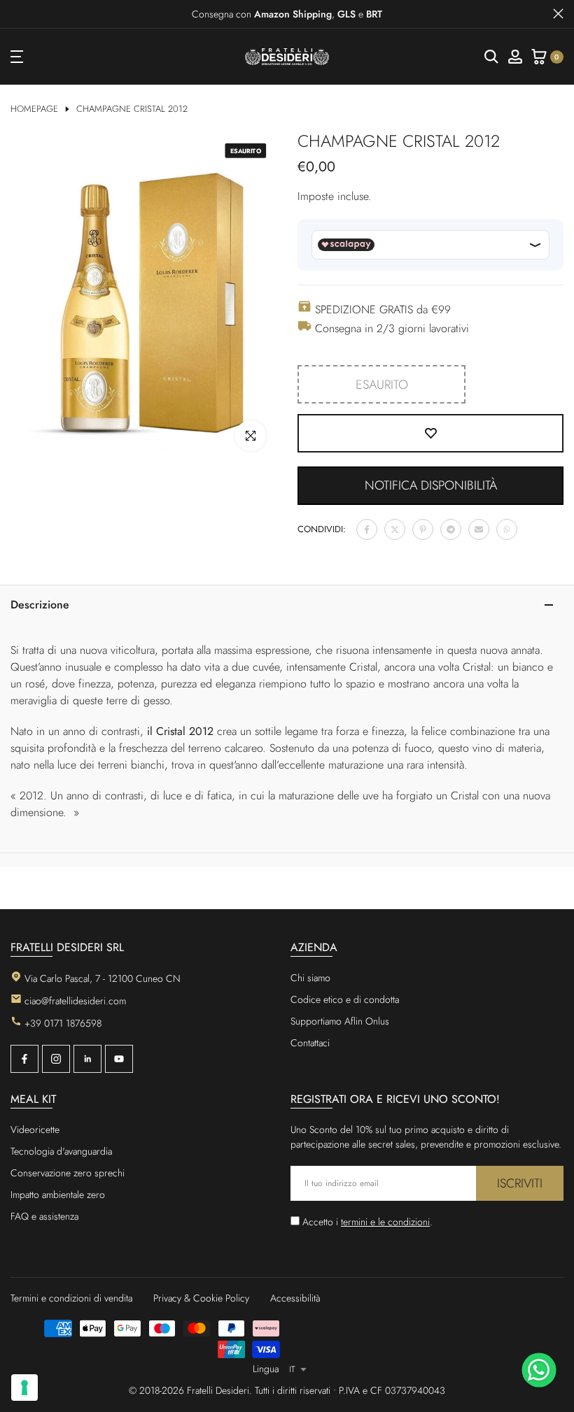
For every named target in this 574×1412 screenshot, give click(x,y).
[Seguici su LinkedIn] (88, 1059)
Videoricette (34, 1129)
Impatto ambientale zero (57, 1194)
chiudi (15, 13)
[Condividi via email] (478, 529)
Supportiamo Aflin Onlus (339, 1021)
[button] (431, 485)
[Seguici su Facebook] (24, 1059)
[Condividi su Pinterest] (422, 529)
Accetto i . (367, 1222)
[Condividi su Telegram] (450, 529)
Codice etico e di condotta (344, 999)
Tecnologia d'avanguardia (61, 1151)
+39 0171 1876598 (63, 1023)
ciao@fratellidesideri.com (75, 1001)
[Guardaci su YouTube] (119, 1059)
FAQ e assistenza (44, 1216)
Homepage (34, 109)
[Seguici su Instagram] (56, 1059)
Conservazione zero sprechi (67, 1173)
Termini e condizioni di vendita (71, 1298)
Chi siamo (310, 978)
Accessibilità (295, 1298)
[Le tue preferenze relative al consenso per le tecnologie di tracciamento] (24, 1387)
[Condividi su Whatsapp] (506, 529)
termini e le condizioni (385, 1222)
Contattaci (310, 1043)
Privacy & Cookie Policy (201, 1298)
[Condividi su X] (394, 529)
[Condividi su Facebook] (366, 529)
